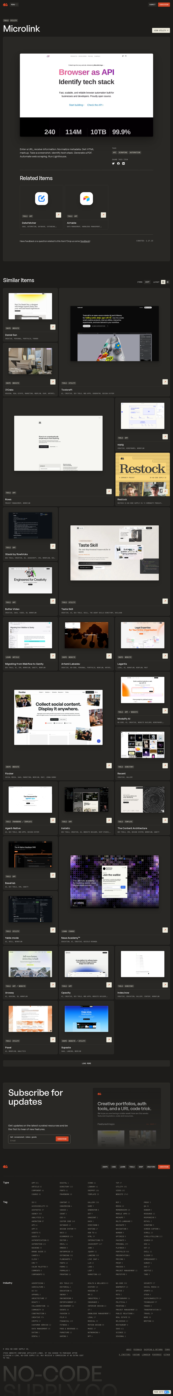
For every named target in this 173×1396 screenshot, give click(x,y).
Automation (135, 152)
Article (16, 657)
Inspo (8, 328)
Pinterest (157, 1355)
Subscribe (164, 4)
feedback (85, 241)
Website (16, 328)
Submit (152, 4)
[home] (5, 4)
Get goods (23, 1137)
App (31, 216)
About (128, 1350)
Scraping (123, 152)
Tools (6, 21)
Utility (14, 21)
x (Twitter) (124, 1355)
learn (122, 1167)
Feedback (137, 1350)
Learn (8, 657)
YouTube (136, 1355)
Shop (141, 1167)
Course (71, 931)
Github (167, 1355)
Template (28, 822)
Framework (17, 822)
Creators (151, 1167)
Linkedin (146, 1355)
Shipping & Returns (153, 1350)
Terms (167, 1350)
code (114, 1167)
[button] (14, 5)
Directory (129, 767)
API (114, 152)
